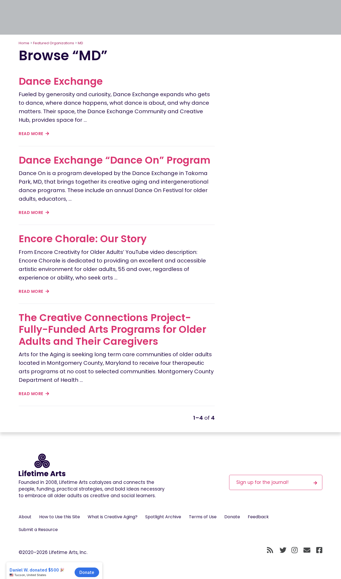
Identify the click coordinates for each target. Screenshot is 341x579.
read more (31, 133)
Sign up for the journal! (262, 482)
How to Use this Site (59, 517)
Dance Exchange (61, 81)
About (25, 517)
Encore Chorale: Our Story (83, 239)
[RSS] (270, 550)
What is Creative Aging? (112, 517)
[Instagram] (294, 550)
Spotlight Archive (163, 517)
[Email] (307, 550)
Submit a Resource (38, 530)
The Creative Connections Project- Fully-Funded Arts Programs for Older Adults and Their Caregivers (112, 329)
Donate (232, 517)
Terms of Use (203, 517)
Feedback (258, 517)
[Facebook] (319, 550)
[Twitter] (282, 550)
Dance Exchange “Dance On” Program (114, 160)
